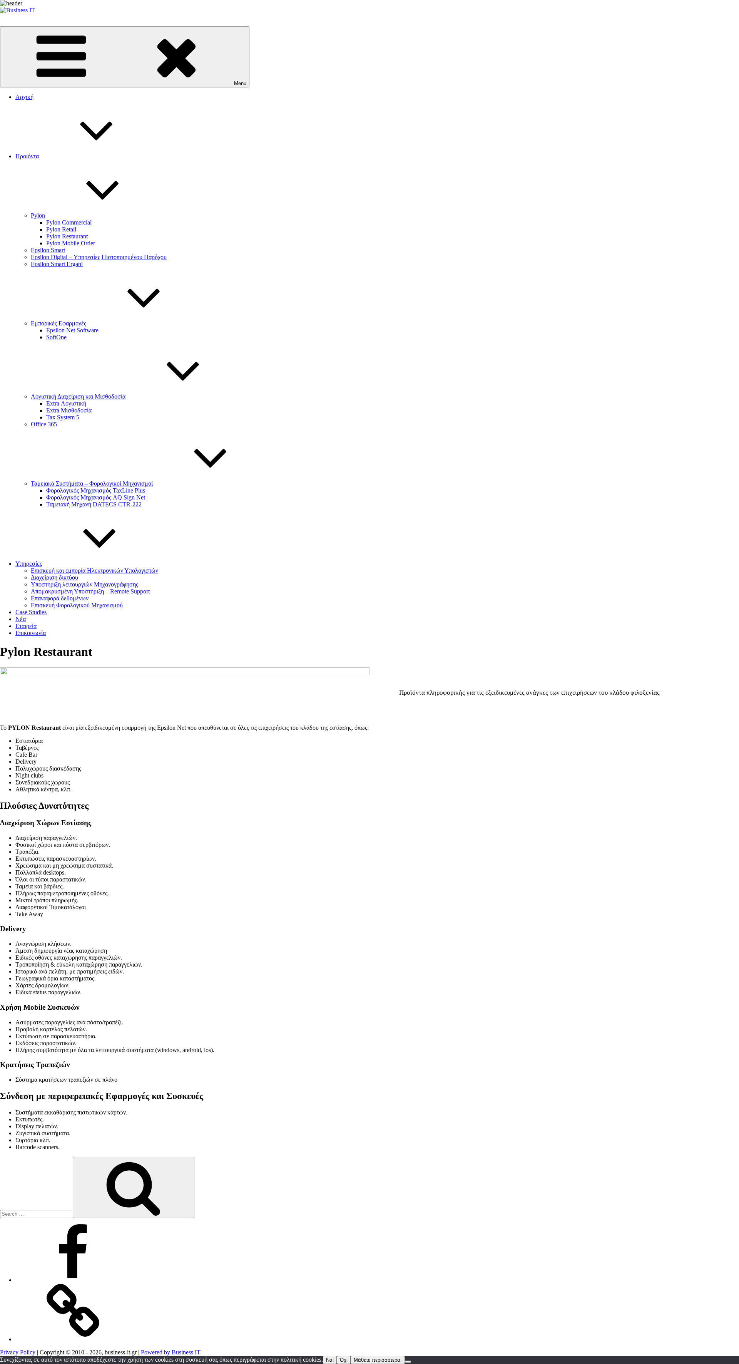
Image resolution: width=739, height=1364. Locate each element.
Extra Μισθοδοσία (69, 410)
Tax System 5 (62, 417)
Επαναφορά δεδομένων (60, 598)
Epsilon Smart (48, 250)
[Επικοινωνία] (73, 1339)
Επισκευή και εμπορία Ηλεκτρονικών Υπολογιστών (94, 570)
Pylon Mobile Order (70, 243)
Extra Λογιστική (66, 403)
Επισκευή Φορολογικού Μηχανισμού (77, 605)
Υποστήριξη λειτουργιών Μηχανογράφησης (84, 584)
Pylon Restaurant (67, 236)
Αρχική (24, 97)
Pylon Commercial (69, 222)
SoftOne (56, 337)
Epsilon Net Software (72, 330)
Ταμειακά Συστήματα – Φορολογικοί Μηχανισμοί (92, 483)
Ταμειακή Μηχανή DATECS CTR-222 (94, 504)
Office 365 (44, 424)
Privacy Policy (17, 1352)
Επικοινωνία (30, 633)
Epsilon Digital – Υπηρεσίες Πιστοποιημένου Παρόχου (99, 257)
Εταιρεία (26, 626)
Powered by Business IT (171, 1352)
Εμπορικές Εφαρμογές (58, 323)
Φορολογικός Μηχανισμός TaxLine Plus (95, 490)
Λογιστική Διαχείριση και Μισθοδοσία (78, 396)
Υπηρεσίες (28, 563)
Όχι (344, 1360)
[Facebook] (73, 1280)
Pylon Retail (61, 229)
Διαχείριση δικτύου (54, 577)
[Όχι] (408, 1362)
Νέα (20, 619)
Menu (240, 83)
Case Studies (31, 612)
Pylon (38, 215)
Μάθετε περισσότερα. (378, 1360)
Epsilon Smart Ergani (57, 264)
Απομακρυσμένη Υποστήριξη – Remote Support (90, 591)
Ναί (330, 1360)
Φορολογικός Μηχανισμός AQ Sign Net (95, 497)
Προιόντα (27, 156)
